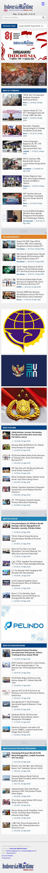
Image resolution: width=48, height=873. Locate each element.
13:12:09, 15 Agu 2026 (21, 709)
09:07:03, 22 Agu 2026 (21, 673)
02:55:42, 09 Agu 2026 (21, 601)
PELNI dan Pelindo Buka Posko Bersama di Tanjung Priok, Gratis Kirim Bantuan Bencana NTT (30, 281)
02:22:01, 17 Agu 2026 (21, 698)
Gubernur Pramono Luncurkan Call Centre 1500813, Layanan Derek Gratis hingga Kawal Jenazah (27, 729)
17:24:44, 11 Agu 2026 (21, 722)
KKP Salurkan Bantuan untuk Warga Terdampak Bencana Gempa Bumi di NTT (33, 197)
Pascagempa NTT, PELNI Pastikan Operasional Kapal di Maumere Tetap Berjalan (26, 704)
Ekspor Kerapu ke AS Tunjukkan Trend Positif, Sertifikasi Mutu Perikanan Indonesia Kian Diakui (27, 812)
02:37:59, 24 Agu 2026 (21, 762)
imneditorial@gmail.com (28, 851)
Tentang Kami (6, 858)
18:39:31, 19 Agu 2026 (21, 796)
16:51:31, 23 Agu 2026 (34, 274)
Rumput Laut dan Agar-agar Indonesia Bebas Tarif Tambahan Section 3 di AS (27, 767)
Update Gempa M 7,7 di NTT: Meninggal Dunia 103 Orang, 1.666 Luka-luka (33, 112)
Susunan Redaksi (7, 855)
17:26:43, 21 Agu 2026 (21, 556)
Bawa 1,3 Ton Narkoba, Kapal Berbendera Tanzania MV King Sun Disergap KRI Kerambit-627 (26, 595)
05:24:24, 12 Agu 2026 (21, 831)
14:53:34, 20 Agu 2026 (21, 473)
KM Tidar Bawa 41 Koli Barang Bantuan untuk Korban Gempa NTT (27, 469)
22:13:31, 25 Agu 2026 (34, 249)
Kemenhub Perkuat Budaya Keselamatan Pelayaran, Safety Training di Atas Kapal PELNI (27, 652)
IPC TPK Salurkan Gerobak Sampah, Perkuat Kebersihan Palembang (26, 501)
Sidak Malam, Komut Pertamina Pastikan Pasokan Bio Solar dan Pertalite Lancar (27, 434)
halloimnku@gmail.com (13, 851)
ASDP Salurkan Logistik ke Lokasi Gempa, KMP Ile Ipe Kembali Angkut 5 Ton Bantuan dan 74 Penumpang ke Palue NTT (28, 666)
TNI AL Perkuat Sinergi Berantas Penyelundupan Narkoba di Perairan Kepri (26, 538)
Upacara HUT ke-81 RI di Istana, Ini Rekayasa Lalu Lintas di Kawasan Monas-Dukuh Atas (28, 692)
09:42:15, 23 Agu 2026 (34, 262)
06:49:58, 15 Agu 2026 (21, 505)
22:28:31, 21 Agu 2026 (21, 544)
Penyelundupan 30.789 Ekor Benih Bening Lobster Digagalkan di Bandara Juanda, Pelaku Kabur (27, 525)
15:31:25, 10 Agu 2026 (21, 588)
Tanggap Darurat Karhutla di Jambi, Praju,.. (16, 84)
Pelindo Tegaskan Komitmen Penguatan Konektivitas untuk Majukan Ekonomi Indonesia (28, 489)
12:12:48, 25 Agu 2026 (21, 441)
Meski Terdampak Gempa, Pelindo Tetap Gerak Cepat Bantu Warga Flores (28, 478)
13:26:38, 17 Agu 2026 (21, 686)
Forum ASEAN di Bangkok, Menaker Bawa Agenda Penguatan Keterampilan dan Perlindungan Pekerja (33, 214)
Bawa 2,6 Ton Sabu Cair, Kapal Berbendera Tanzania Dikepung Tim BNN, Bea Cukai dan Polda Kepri (26, 551)
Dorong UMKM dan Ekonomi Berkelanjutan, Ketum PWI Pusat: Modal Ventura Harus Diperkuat (30, 294)
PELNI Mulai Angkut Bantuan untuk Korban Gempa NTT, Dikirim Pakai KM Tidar (27, 680)
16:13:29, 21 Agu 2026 (31, 287)
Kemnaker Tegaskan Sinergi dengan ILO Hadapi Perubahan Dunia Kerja (34, 128)
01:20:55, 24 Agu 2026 (21, 659)
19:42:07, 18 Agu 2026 (21, 805)
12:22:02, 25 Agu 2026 (21, 450)
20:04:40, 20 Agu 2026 (21, 482)
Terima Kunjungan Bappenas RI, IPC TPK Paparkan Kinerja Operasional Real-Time (32, 145)
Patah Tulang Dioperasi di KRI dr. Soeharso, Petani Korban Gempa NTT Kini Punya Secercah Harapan (31, 269)
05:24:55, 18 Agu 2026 (21, 495)
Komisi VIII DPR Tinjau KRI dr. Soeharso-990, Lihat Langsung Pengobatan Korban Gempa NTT (30, 243)
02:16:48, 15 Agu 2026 (21, 818)
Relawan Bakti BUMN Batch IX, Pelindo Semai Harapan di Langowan (28, 446)
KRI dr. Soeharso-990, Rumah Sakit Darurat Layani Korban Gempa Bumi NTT (34, 162)
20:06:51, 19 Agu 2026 (21, 567)
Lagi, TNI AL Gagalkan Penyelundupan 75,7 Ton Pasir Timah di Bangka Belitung (28, 562)
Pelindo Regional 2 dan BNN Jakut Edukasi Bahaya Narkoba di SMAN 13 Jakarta (34, 179)
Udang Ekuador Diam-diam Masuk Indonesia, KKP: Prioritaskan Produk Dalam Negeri (26, 791)
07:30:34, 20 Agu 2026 (31, 300)
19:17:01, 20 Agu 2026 (21, 784)
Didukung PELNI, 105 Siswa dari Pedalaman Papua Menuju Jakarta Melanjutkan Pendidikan (25, 716)
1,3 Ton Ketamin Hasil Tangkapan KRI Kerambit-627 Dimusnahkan (27, 571)
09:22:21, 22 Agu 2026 (21, 771)
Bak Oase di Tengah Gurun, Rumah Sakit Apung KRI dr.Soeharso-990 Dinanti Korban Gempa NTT (31, 256)
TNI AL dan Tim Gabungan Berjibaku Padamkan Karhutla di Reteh (33, 97)
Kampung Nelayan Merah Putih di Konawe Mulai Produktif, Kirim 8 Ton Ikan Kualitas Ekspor (28, 778)
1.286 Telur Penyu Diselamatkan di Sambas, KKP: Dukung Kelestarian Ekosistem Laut (25, 825)
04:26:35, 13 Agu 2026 (21, 576)
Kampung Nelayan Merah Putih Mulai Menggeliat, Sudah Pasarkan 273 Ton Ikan (28, 755)
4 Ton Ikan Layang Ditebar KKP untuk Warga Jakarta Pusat (27, 801)
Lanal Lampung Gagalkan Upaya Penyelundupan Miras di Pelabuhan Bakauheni (26, 583)
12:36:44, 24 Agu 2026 (21, 532)
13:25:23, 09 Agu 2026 (21, 735)
